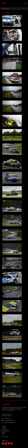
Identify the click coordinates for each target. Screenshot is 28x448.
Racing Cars (5, 429)
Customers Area (5, 430)
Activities (4, 427)
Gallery (3, 432)
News (3, 433)
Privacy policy (5, 436)
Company (4, 426)
